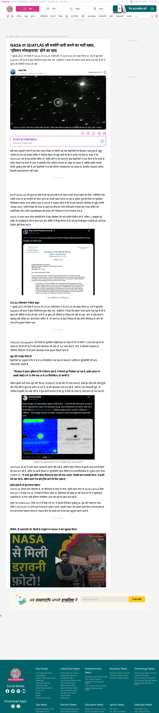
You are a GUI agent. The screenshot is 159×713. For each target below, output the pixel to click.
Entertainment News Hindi (96, 676)
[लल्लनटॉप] (10, 9)
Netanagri (40, 680)
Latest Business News (119, 675)
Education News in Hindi (95, 709)
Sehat (38, 695)
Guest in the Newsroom (46, 678)
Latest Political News (69, 688)
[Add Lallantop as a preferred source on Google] (95, 72)
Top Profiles (65, 695)
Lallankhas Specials (68, 675)
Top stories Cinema (93, 679)
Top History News (67, 683)
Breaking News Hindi (45, 709)
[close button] (152, 16)
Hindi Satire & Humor (69, 673)
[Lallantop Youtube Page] (24, 691)
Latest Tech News (141, 675)
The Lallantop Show (44, 673)
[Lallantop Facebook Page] (7, 691)
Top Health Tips (140, 709)
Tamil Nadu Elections (69, 711)
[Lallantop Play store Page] (18, 706)
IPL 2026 (113, 709)
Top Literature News (69, 690)
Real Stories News (68, 685)
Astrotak (63, 1)
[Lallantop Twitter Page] (13, 691)
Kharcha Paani (42, 685)
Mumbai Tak (53, 1)
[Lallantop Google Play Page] (13, 706)
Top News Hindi (42, 711)
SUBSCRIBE (137, 599)
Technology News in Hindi (145, 673)
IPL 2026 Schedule (118, 711)
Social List (40, 690)
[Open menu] (8, 16)
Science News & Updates (144, 678)
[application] (58, 560)
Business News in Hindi (120, 673)
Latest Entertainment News (94, 689)
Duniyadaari (41, 675)
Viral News (64, 698)
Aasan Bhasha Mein (44, 688)
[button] (135, 8)
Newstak (42, 1)
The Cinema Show (43, 698)
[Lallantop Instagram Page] (18, 691)
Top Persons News (68, 693)
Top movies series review (95, 685)
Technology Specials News (145, 680)
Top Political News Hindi (70, 680)
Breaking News (66, 678)
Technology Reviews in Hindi (144, 684)
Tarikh (38, 693)
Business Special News (119, 678)
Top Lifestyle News (142, 711)
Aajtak (14, 1)
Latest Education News (94, 711)
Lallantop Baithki (43, 683)
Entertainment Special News (94, 682)
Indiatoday (23, 1)
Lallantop (6, 1)
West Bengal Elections (69, 709)
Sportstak (33, 1)
